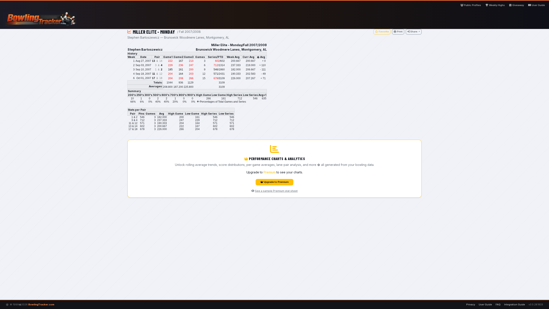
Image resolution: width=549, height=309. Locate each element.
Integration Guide (514, 304)
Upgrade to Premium (276, 181)
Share (414, 31)
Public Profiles (472, 5)
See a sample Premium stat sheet (276, 190)
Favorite (384, 31)
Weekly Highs (497, 5)
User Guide (538, 5)
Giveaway (518, 5)
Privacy (470, 304)
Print (400, 31)
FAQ (498, 304)
